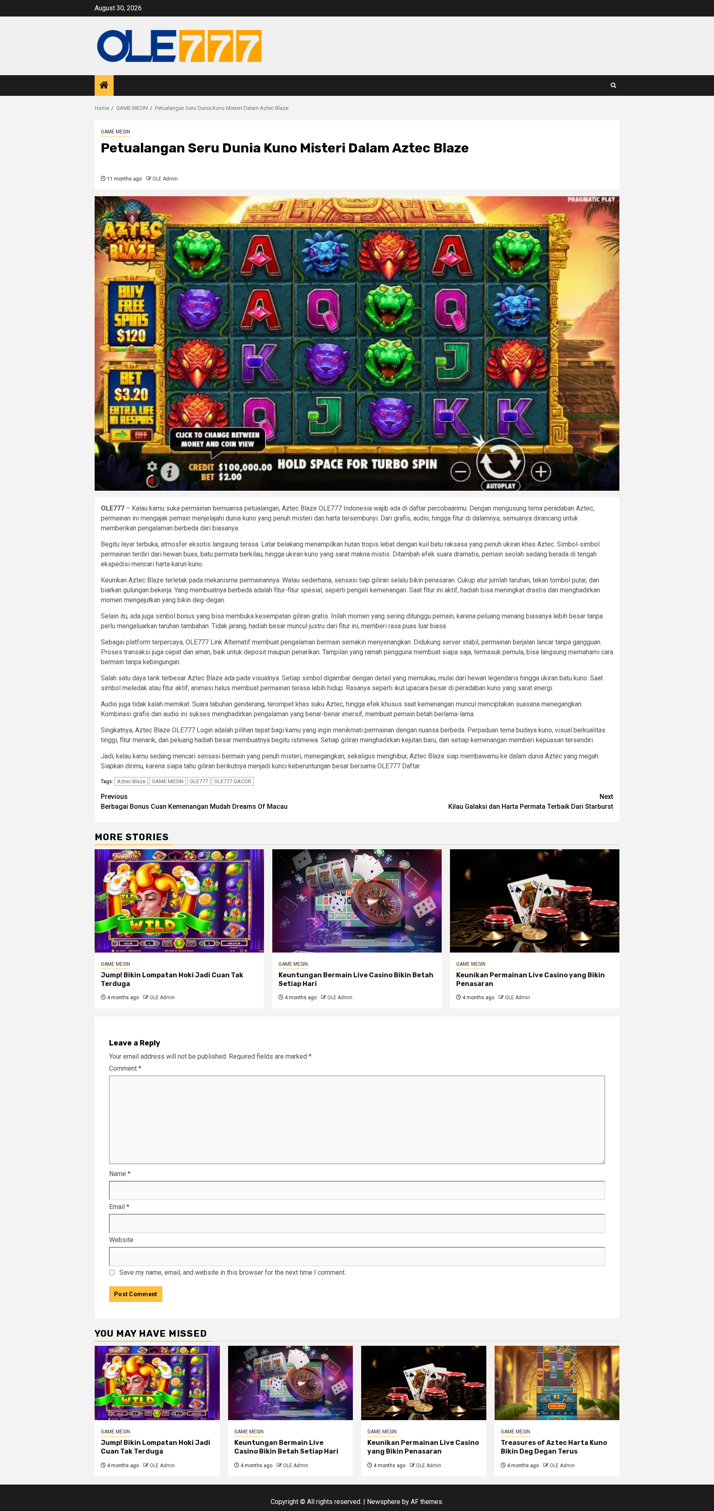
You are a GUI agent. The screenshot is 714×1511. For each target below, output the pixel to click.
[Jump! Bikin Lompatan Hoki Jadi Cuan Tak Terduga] (179, 901)
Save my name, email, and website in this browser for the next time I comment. (232, 1272)
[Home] (104, 86)
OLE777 (199, 781)
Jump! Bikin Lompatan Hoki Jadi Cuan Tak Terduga (155, 1447)
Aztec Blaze (131, 781)
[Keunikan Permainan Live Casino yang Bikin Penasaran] (534, 901)
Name (120, 1174)
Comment (125, 1068)
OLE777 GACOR (232, 781)
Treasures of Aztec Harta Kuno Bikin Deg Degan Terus (554, 1447)
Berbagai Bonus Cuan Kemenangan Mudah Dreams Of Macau (194, 801)
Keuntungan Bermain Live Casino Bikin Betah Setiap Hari (286, 1447)
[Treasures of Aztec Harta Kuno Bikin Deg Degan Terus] (557, 1383)
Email (119, 1207)
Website (121, 1240)
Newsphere (383, 1502)
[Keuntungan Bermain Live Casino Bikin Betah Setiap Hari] (357, 901)
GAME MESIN (115, 132)
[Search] (613, 85)
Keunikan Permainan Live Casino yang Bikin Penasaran (423, 1447)
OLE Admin (165, 179)
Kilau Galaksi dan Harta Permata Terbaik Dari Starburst (530, 801)
